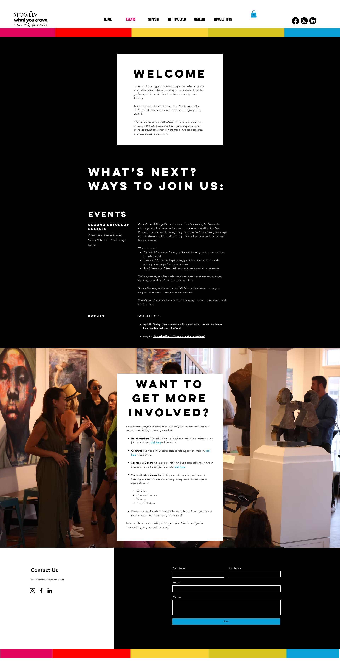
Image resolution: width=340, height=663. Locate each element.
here (158, 442)
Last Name (235, 568)
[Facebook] (295, 20)
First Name (178, 568)
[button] (254, 14)
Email (176, 582)
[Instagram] (304, 20)
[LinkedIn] (312, 20)
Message (178, 597)
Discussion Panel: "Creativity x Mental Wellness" (179, 336)
